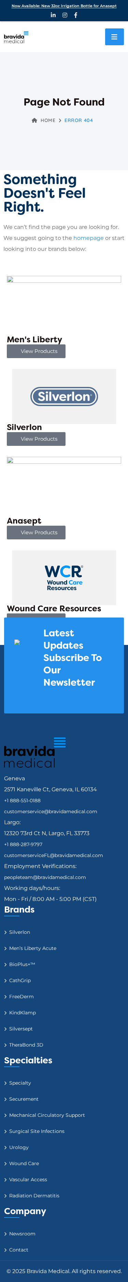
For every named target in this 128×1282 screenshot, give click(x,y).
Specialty (20, 1083)
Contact (18, 1250)
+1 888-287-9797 (23, 844)
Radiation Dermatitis (34, 1196)
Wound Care (24, 1163)
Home (48, 120)
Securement (24, 1099)
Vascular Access (28, 1179)
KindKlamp (22, 1013)
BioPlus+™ (22, 964)
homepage (88, 238)
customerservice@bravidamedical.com (50, 811)
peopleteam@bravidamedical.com (45, 877)
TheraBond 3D (26, 1045)
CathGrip (20, 980)
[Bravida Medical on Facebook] (75, 15)
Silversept (21, 1029)
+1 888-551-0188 (22, 800)
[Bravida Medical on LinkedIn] (53, 15)
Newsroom (22, 1234)
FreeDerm (21, 996)
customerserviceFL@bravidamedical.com (53, 855)
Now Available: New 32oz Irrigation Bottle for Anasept (64, 5)
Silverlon (19, 932)
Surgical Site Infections (37, 1131)
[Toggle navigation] (114, 36)
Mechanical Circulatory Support (47, 1115)
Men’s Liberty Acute (32, 948)
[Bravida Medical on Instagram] (64, 15)
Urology (19, 1147)
